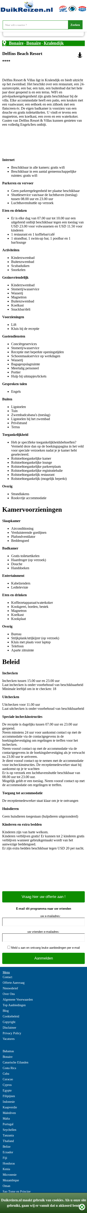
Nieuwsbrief (10, 988)
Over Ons (9, 994)
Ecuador (8, 1152)
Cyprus (7, 1085)
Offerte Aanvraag (14, 982)
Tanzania (8, 1135)
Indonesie (9, 1101)
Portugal (8, 1124)
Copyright (9, 1022)
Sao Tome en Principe (17, 1191)
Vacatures (8, 1039)
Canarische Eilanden (15, 1062)
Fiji (5, 1158)
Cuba (6, 1073)
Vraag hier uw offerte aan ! (44, 897)
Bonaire (16, 43)
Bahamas (8, 1051)
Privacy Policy (12, 1033)
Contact (7, 977)
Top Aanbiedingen (14, 1005)
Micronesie (10, 1174)
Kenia (6, 1169)
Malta (6, 1118)
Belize (6, 1146)
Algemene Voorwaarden (18, 999)
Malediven (9, 1113)
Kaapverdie (10, 1107)
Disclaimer (9, 1027)
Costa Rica (9, 1068)
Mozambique (11, 1180)
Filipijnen (9, 1096)
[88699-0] (80, 55)
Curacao (8, 1079)
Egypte (7, 1090)
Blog (6, 1010)
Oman (6, 1186)
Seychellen (9, 1129)
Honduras (9, 1163)
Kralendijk (54, 43)
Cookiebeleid (11, 1016)
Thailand (8, 1141)
